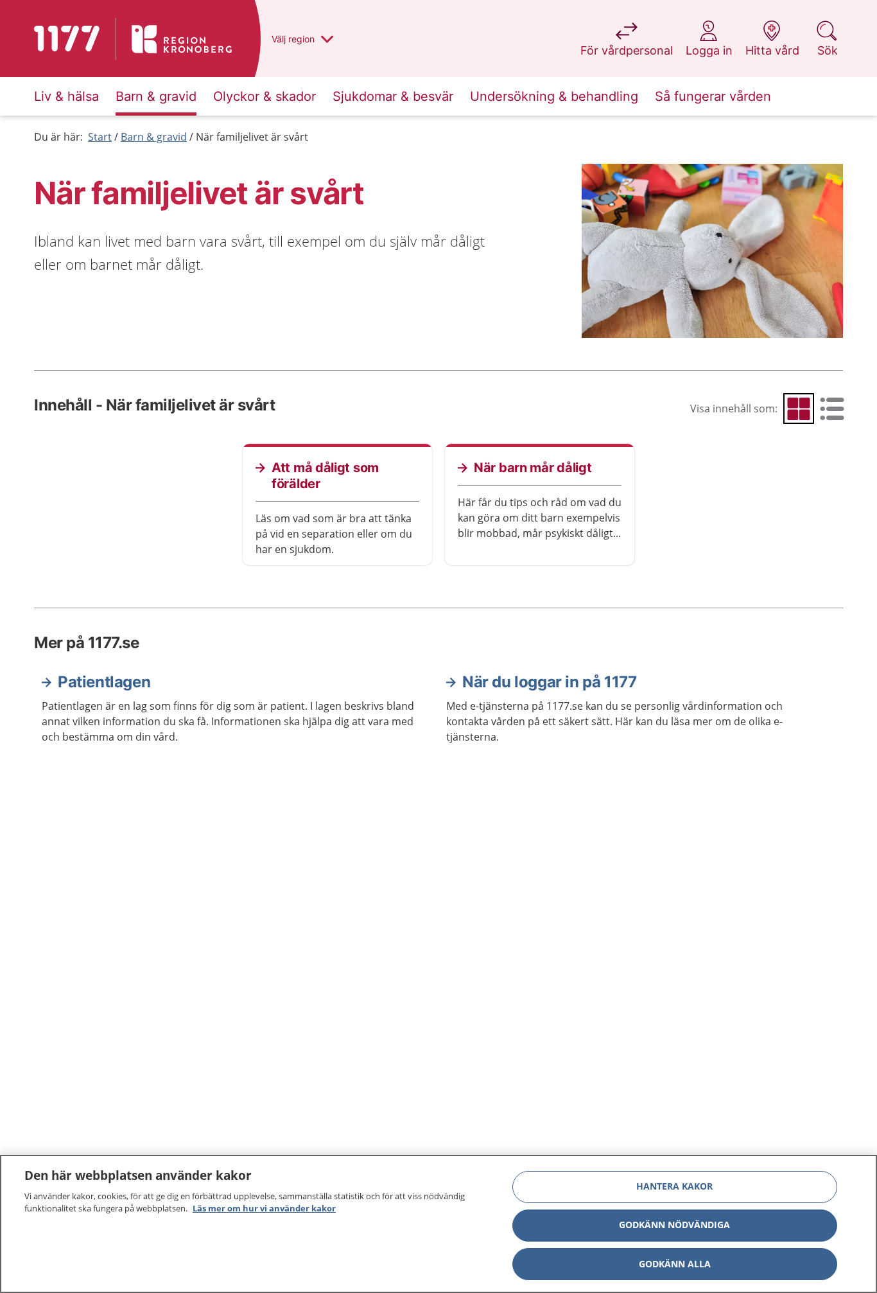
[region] (438, 1224)
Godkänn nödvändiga (674, 1225)
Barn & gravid (154, 137)
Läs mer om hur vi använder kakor (264, 1208)
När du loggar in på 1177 (549, 682)
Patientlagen (104, 682)
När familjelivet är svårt (252, 137)
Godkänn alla (675, 1264)
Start (100, 137)
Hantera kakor (674, 1187)
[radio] (798, 408)
